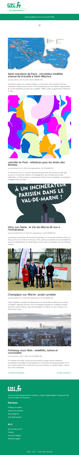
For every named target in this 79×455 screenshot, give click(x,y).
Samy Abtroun (14, 80)
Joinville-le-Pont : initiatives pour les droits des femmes (36, 163)
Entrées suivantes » (64, 373)
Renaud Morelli (15, 233)
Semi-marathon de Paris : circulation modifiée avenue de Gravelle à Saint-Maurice (35, 75)
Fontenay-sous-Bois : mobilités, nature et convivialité (33, 351)
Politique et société (15, 407)
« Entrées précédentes (16, 373)
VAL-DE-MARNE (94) (36, 80)
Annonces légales (14, 435)
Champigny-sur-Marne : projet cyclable (32, 294)
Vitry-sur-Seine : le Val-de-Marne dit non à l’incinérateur (34, 228)
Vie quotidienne (13, 414)
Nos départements (34, 168)
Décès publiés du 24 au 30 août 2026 (39, 17)
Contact (11, 432)
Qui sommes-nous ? (15, 429)
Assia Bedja (14, 168)
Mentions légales (14, 439)
